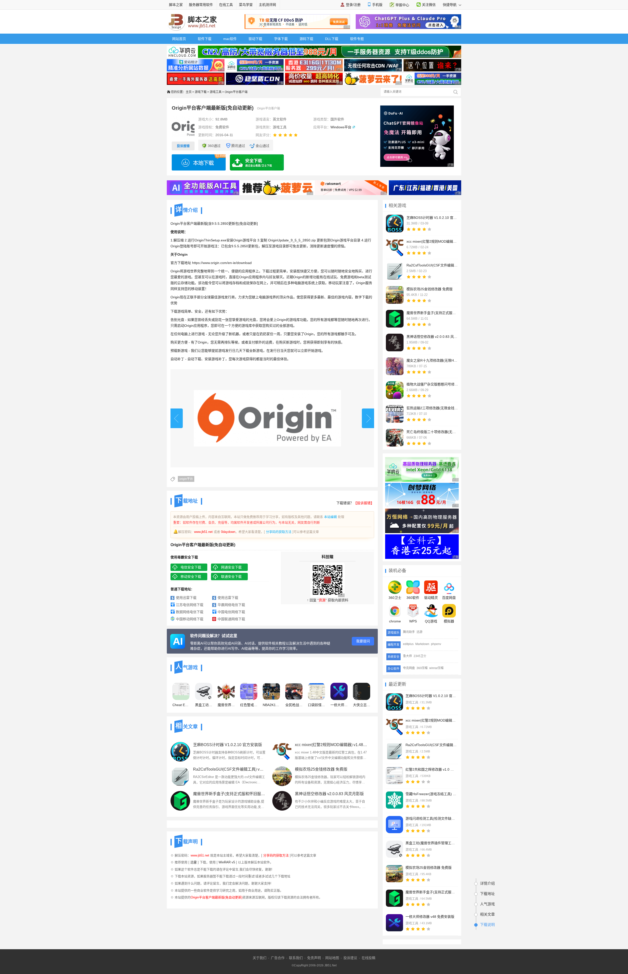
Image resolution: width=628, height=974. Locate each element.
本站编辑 (330, 517)
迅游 (419, 632)
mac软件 (230, 39)
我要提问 (363, 641)
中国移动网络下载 (189, 619)
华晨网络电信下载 (231, 605)
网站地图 (332, 958)
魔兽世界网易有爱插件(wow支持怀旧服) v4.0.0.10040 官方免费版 (226, 705)
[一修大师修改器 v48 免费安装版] (394, 922)
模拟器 (449, 621)
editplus (408, 644)
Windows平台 (340, 127)
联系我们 (296, 958)
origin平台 (186, 479)
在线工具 (226, 5)
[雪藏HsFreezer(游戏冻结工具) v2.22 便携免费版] (394, 800)
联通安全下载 (231, 577)
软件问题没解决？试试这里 (213, 636)
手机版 (377, 5)
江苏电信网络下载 (189, 605)
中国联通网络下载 (231, 619)
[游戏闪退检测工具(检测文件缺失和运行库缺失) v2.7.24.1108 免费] (394, 824)
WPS (413, 621)
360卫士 (395, 598)
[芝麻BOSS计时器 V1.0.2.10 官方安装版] (394, 702)
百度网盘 (449, 598)
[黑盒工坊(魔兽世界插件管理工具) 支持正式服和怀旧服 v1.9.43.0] (394, 849)
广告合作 (278, 958)
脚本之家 (176, 5)
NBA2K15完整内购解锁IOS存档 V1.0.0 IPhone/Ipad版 (271, 705)
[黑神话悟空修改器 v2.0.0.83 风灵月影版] (282, 801)
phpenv (436, 644)
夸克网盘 (409, 668)
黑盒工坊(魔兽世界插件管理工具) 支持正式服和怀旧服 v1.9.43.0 (431, 843)
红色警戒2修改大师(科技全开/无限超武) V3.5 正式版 (248, 705)
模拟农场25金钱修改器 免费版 (429, 867)
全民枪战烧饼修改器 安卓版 (293, 705)
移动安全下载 (191, 577)
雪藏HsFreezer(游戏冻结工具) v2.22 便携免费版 (431, 794)
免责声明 (314, 958)
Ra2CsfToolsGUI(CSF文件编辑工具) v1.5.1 (431, 745)
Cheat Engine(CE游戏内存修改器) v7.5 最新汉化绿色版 (181, 705)
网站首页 (179, 39)
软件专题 (357, 39)
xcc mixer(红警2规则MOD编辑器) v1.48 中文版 (431, 720)
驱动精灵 (431, 598)
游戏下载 (201, 92)
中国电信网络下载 (231, 612)
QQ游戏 (431, 621)
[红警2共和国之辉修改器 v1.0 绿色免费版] (394, 775)
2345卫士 (420, 656)
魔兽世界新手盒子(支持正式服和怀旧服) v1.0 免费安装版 (431, 892)
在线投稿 (368, 958)
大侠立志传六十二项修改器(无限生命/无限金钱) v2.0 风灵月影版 (361, 705)
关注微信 (429, 5)
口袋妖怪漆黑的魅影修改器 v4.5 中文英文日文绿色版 (316, 705)
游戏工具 (216, 92)
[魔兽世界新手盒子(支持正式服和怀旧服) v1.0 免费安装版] (394, 898)
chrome (395, 621)
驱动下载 (255, 39)
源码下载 (306, 39)
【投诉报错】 (363, 503)
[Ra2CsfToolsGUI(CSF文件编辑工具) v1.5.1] (394, 751)
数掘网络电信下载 (189, 612)
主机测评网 (267, 5)
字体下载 (281, 39)
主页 (189, 92)
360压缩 (422, 668)
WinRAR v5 (227, 862)
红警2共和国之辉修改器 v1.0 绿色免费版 (431, 769)
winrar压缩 (436, 668)
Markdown (422, 644)
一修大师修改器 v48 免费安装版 (430, 917)
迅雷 (193, 862)
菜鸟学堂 (246, 5)
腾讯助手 (409, 632)
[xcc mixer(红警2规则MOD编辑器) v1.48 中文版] (394, 726)
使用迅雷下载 (186, 598)
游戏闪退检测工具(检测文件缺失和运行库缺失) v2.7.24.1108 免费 (431, 818)
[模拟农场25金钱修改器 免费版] (394, 873)
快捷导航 (450, 5)
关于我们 (259, 958)
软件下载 (204, 39)
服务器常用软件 (201, 5)
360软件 (412, 598)
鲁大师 (407, 656)
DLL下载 (331, 39)
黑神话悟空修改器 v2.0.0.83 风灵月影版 (329, 794)
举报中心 (402, 5)
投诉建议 (350, 958)
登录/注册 (353, 5)
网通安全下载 (231, 567)
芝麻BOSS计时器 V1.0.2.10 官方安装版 (431, 696)
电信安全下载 (191, 567)
